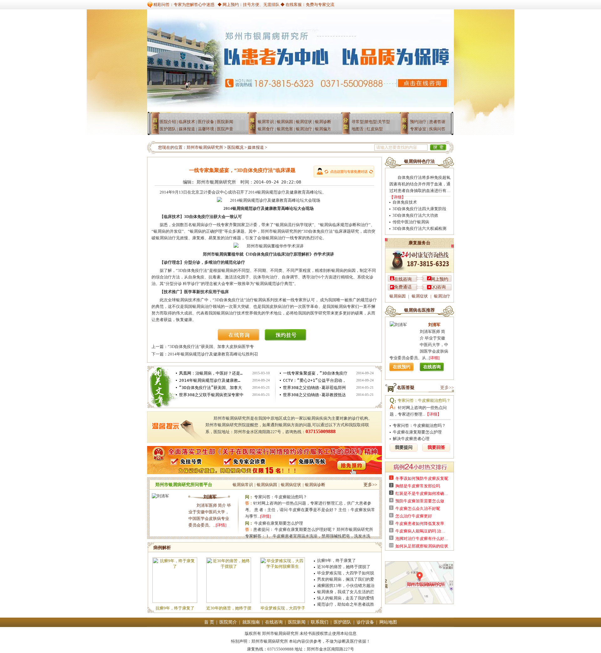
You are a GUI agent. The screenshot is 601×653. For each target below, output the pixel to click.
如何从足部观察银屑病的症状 (421, 546)
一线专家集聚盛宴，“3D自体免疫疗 (315, 373)
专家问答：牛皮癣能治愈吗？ (280, 497)
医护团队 (168, 129)
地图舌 (358, 129)
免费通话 (403, 287)
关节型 (384, 121)
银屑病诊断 (315, 484)
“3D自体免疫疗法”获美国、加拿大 (210, 387)
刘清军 (210, 497)
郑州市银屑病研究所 (205, 147)
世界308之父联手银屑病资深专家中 (211, 394)
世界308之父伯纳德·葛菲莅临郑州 (314, 387)
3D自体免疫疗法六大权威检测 (419, 228)
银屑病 (253, 126)
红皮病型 (375, 129)
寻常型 (358, 121)
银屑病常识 (243, 484)
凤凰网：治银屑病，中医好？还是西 (211, 373)
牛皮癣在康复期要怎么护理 (278, 523)
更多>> (370, 484)
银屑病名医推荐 (419, 310)
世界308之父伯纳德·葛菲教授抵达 (314, 394)
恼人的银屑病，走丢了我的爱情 (345, 598)
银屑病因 (285, 121)
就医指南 (251, 622)
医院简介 (228, 622)
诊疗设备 (365, 622)
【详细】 (397, 197)
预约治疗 (418, 121)
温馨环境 (206, 129)
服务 (405, 126)
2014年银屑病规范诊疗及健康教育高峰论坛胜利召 (213, 354)
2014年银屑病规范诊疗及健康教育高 (211, 380)
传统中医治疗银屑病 (411, 222)
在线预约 (401, 367)
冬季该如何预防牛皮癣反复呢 (421, 478)
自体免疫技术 (405, 202)
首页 (155, 126)
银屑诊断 (323, 121)
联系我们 (319, 622)
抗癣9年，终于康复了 (175, 608)
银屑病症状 (291, 484)
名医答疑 (405, 387)
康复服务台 (419, 243)
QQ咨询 (438, 287)
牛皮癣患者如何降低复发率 (419, 523)
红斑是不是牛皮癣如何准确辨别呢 (421, 493)
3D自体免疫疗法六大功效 (415, 215)
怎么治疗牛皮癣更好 (413, 516)
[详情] (221, 525)
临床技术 (187, 121)
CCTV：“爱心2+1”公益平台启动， (314, 380)
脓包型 (371, 121)
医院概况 (235, 147)
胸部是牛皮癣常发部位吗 (417, 486)
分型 (347, 126)
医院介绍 (168, 121)
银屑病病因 (267, 484)
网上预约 (439, 279)
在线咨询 (403, 279)
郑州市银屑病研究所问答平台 (183, 484)
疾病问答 (437, 129)
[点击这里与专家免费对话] (344, 171)
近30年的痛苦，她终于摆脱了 (343, 566)
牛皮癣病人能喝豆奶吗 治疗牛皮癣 (421, 531)
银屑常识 (266, 121)
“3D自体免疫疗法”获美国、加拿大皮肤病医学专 (211, 346)
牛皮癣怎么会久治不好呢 (417, 508)
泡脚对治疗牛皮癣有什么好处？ (421, 538)
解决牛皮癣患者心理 (411, 438)
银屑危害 (285, 129)
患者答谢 (437, 121)
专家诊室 (418, 129)
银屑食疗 (266, 129)
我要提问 (404, 447)
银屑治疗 (304, 129)
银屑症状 (304, 121)
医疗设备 (206, 121)
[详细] (434, 357)
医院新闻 (225, 121)
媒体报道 (187, 129)
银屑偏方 (323, 129)
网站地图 (388, 622)
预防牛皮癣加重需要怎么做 (419, 501)
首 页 (209, 622)
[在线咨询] (241, 339)
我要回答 (436, 447)
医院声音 (225, 129)
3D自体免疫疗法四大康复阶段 (419, 208)
